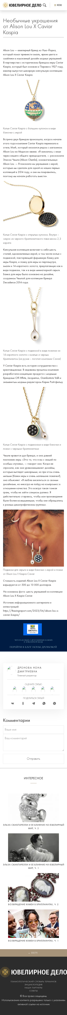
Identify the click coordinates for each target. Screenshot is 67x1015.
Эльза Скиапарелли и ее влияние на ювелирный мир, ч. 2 (33, 827)
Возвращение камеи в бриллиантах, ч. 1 (33, 941)
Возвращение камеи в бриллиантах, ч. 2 (33, 904)
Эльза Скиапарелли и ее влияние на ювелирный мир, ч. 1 (33, 866)
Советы (33, 991)
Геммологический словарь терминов (33, 982)
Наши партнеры (33, 988)
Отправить (33, 758)
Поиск (44, 5)
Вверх (34, 953)
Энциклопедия (33, 985)
